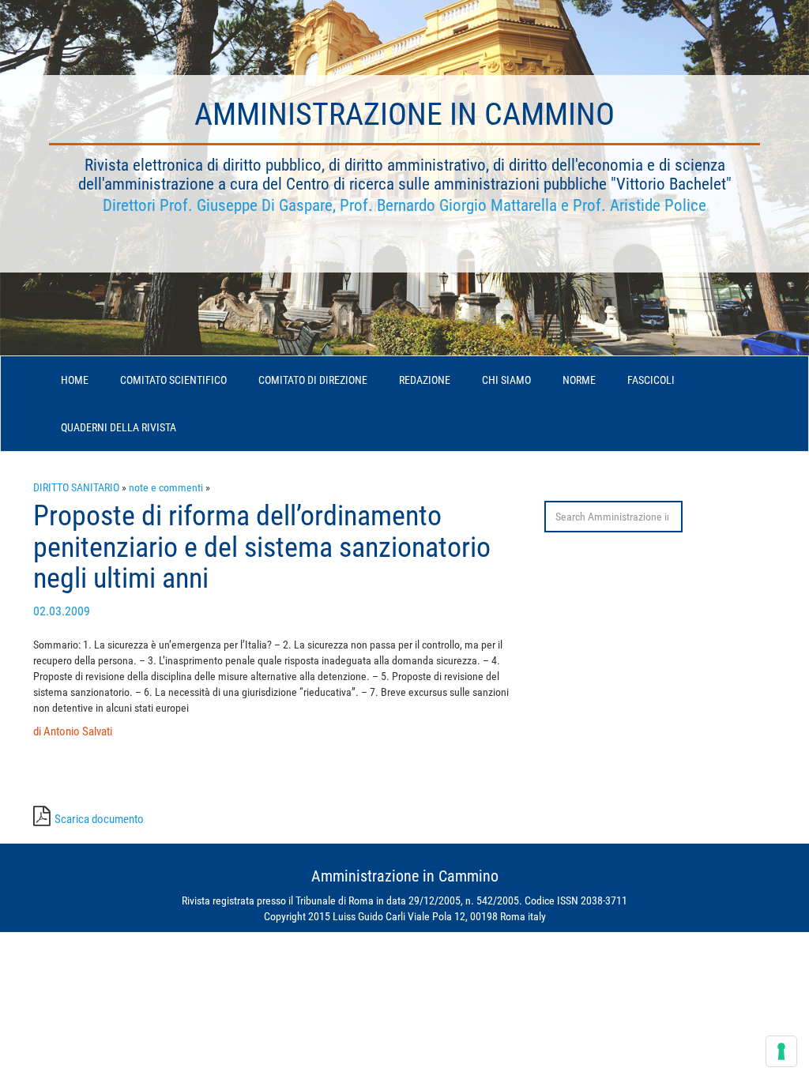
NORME (579, 380)
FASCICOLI (651, 380)
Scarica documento (99, 819)
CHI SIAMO (506, 380)
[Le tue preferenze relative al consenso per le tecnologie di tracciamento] (781, 1051)
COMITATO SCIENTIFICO (173, 380)
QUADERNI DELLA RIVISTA (118, 427)
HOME (74, 380)
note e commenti (166, 487)
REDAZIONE (424, 380)
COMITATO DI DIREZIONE (312, 380)
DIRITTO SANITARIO (76, 487)
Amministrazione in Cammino (404, 114)
